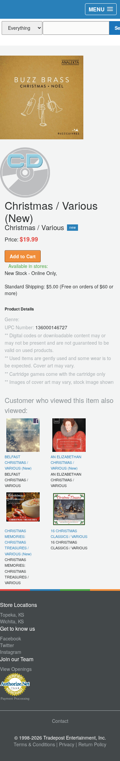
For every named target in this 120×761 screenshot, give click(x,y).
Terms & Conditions (34, 744)
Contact (60, 720)
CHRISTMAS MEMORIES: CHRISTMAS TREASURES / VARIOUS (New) (18, 542)
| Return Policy (91, 744)
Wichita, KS (12, 621)
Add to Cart (23, 256)
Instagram (10, 651)
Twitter (7, 645)
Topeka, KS (12, 614)
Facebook (10, 638)
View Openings (16, 669)
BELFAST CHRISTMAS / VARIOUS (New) (18, 462)
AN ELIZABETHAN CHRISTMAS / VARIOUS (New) (66, 462)
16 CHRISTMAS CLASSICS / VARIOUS (69, 533)
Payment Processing (15, 698)
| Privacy (65, 744)
